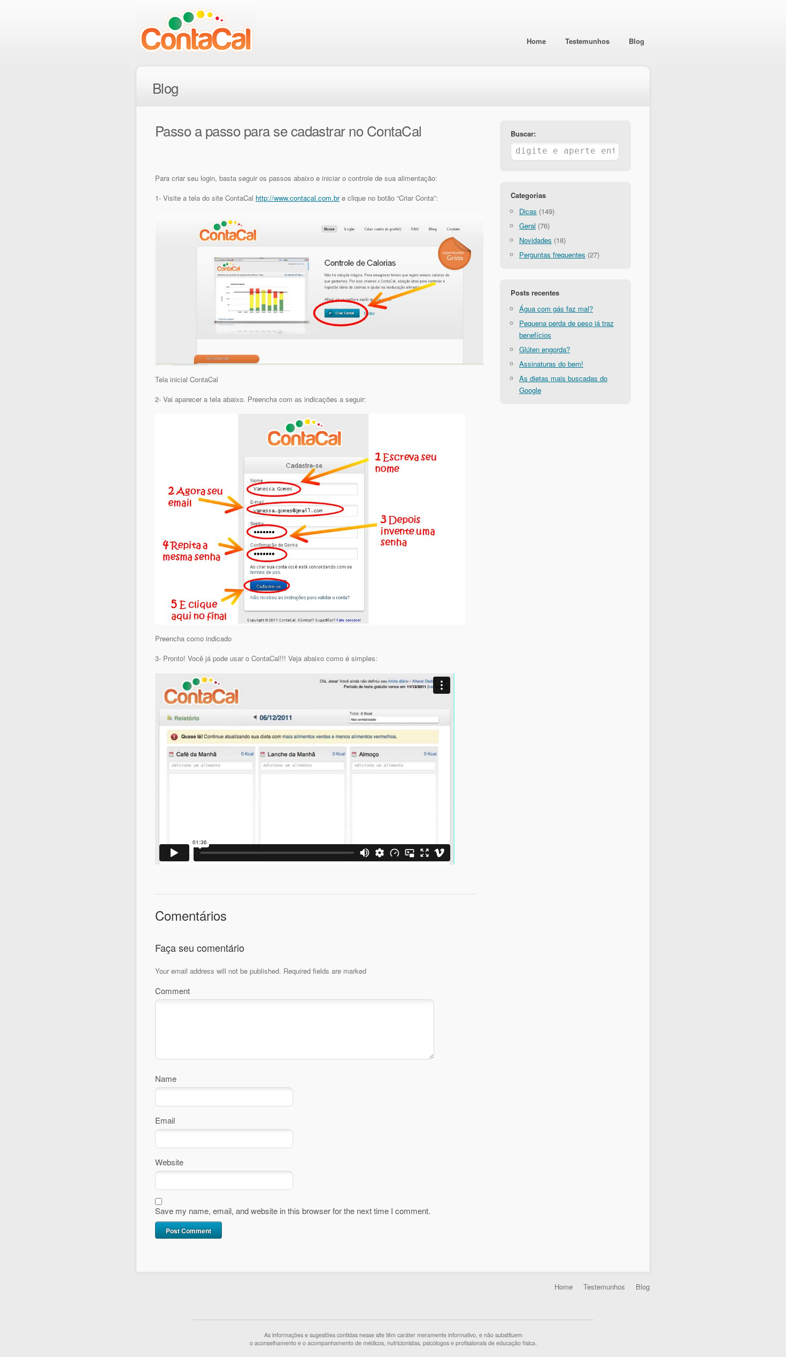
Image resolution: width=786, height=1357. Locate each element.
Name (165, 1078)
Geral (527, 226)
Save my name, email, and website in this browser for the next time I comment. (292, 1210)
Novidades (535, 240)
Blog (636, 41)
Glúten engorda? (544, 349)
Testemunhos (587, 41)
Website (169, 1162)
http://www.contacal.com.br (298, 198)
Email (165, 1120)
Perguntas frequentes (552, 254)
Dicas (528, 211)
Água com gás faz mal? (556, 309)
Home (536, 41)
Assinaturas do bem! (551, 364)
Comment (172, 990)
